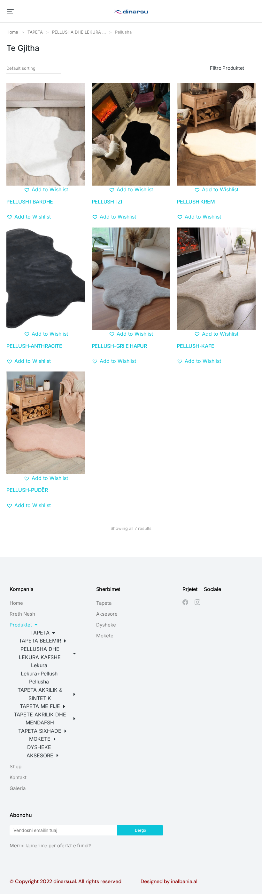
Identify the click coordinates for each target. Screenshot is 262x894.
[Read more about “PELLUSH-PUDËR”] (76, 473)
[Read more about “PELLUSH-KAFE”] (247, 329)
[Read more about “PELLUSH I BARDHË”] (76, 185)
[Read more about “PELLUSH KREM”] (247, 185)
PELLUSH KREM (196, 201)
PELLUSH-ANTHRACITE (34, 346)
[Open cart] (253, 11)
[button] (10, 11)
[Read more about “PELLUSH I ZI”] (161, 185)
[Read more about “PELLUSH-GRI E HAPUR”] (161, 329)
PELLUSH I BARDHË (29, 201)
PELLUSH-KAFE (195, 346)
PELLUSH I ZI (107, 201)
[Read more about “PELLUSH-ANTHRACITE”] (76, 329)
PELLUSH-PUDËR (27, 490)
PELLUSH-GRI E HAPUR (119, 346)
